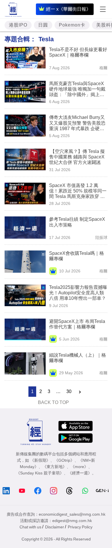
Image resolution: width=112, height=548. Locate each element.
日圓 (43, 25)
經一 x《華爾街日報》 (68, 9)
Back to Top (53, 402)
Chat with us (30, 527)
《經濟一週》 (80, 473)
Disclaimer (54, 527)
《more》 (79, 466)
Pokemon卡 (72, 25)
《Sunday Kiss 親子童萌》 (40, 473)
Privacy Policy (80, 527)
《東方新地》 (55, 466)
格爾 (103, 68)
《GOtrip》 (64, 460)
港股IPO (18, 25)
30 (69, 391)
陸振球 (101, 237)
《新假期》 (40, 460)
